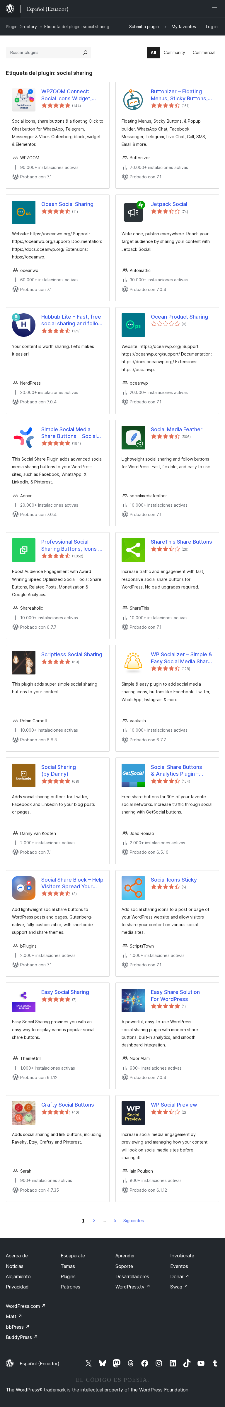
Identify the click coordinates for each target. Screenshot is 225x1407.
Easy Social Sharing (65, 992)
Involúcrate (182, 1256)
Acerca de (17, 1256)
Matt (14, 1316)
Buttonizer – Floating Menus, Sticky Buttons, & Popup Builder (182, 95)
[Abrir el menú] (215, 9)
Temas (68, 1266)
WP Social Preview (174, 1105)
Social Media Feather (176, 429)
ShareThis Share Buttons (181, 542)
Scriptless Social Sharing (71, 654)
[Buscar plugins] (85, 52)
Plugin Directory (21, 26)
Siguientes (133, 1220)
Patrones (70, 1287)
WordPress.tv (132, 1287)
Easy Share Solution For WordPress (175, 995)
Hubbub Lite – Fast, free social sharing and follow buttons (72, 320)
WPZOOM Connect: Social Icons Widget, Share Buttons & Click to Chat (71, 95)
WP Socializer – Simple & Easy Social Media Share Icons (181, 658)
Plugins (68, 1276)
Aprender (125, 1256)
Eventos (179, 1266)
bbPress (18, 1327)
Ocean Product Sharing (179, 317)
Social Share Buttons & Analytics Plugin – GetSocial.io (176, 770)
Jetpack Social (169, 204)
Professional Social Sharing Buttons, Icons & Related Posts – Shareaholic (71, 545)
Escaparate (73, 1256)
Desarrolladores (132, 1276)
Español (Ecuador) (39, 1364)
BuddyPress (22, 1337)
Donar (179, 1276)
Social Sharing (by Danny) (58, 770)
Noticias (14, 1266)
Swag (179, 1287)
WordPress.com (26, 1306)
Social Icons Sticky (174, 880)
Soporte (124, 1266)
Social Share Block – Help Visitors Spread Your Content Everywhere (72, 883)
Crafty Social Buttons (67, 1105)
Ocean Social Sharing (67, 204)
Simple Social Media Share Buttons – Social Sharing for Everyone (69, 433)
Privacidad (17, 1287)
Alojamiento (18, 1276)
